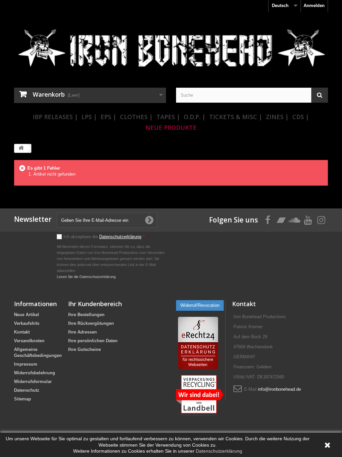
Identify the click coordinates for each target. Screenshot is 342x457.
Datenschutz (26, 390)
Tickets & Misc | (235, 117)
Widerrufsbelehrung (34, 372)
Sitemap (22, 398)
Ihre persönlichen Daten (93, 340)
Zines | (277, 117)
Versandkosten (29, 340)
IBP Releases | (55, 117)
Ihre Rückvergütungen (91, 323)
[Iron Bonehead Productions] (171, 50)
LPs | (89, 117)
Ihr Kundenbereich (95, 304)
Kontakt (22, 332)
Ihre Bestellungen (86, 314)
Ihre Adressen (82, 332)
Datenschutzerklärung (120, 236)
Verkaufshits (26, 323)
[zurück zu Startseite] (21, 148)
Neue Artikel (26, 314)
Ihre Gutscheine (84, 349)
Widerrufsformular (33, 381)
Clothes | (136, 117)
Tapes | (168, 117)
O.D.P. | (194, 117)
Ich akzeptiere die (104, 236)
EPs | (108, 117)
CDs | (300, 117)
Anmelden (314, 5)
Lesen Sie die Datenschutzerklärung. (87, 277)
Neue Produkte (171, 127)
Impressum (25, 364)
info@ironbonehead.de (279, 389)
